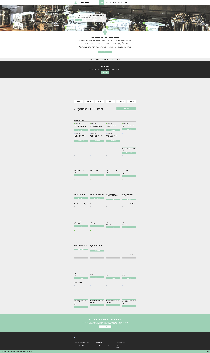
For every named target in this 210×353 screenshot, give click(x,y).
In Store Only (113, 2)
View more (132, 203)
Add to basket (81, 130)
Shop (107, 2)
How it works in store (104, 52)
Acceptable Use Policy (121, 344)
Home (101, 2)
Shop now (78, 20)
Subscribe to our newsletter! (102, 345)
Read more (113, 130)
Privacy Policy (119, 345)
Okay (208, 351)
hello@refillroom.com (101, 344)
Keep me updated (105, 326)
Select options (97, 140)
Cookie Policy (119, 347)
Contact (125, 2)
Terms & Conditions (120, 342)
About (119, 2)
